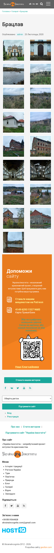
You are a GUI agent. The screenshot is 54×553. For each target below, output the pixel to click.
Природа (9, 480)
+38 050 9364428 (10, 519)
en (37, 4)
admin (20, 34)
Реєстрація (13, 417)
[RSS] (23, 505)
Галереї (9, 487)
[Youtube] (17, 505)
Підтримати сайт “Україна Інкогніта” (25, 432)
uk (30, 4)
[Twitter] (11, 505)
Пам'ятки (9, 477)
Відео (8, 490)
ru (34, 4)
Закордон (10, 494)
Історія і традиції (13, 466)
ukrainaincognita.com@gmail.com (19, 522)
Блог (7, 483)
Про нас (15, 426)
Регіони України (13, 470)
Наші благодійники (27, 366)
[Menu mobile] (48, 4)
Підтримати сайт (27, 406)
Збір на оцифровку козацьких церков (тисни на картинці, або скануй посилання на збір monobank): (31, 325)
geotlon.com (46, 547)
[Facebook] (5, 505)
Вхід (9, 413)
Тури (7, 473)
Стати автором (31, 426)
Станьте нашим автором (28, 380)
